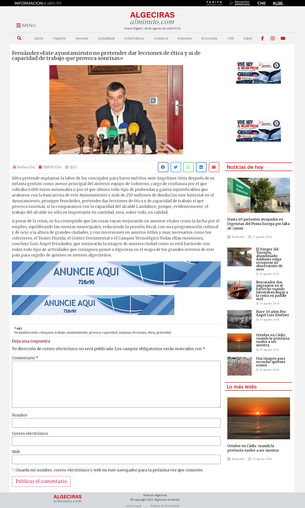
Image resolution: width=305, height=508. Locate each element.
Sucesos (81, 38)
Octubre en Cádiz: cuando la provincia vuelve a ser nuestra (272, 340)
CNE (230, 38)
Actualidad (106, 38)
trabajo (60, 333)
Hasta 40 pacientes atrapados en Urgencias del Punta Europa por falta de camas (258, 223)
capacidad (109, 333)
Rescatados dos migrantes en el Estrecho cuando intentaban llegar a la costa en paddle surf (272, 290)
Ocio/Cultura (134, 38)
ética (151, 333)
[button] (19, 38)
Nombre (19, 415)
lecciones (139, 333)
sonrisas (125, 333)
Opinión (59, 38)
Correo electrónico (30, 434)
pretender (163, 333)
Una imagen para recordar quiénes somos (270, 361)
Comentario (25, 358)
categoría (46, 333)
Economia (209, 38)
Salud (247, 38)
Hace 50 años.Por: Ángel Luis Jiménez (272, 313)
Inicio (38, 38)
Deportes (185, 38)
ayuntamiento (77, 333)
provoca (95, 333)
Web (16, 452)
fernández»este (26, 333)
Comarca (161, 38)
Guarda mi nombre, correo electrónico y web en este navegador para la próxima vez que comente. (109, 470)
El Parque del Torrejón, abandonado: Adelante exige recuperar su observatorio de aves (269, 259)
